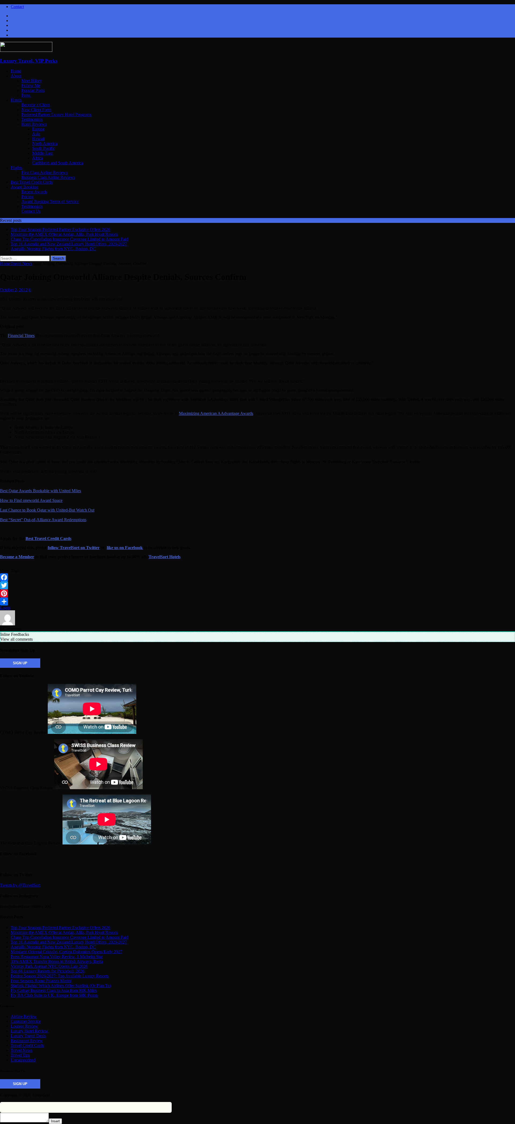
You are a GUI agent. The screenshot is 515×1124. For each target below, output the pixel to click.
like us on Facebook (125, 547)
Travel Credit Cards (27, 1045)
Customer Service (26, 1021)
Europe (38, 129)
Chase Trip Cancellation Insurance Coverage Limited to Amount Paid (69, 937)
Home (16, 71)
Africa (37, 158)
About (16, 76)
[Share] (257, 601)
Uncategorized (23, 1060)
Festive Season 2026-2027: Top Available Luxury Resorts (60, 976)
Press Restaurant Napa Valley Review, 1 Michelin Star (57, 956)
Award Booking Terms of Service (50, 201)
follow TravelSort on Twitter (74, 547)
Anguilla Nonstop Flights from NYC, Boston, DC (53, 947)
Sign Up (20, 663)
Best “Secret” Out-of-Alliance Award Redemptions (43, 519)
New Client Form (36, 109)
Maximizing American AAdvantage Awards (216, 413)
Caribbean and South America (57, 163)
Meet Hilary (31, 80)
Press (25, 95)
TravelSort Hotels (165, 556)
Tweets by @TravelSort (20, 885)
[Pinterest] (257, 593)
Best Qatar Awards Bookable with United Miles (40, 490)
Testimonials (32, 119)
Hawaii (38, 138)
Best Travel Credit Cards (32, 182)
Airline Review (24, 1016)
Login (5, 607)
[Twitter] (257, 585)
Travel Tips (20, 1055)
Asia (36, 134)
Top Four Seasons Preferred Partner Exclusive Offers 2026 (60, 927)
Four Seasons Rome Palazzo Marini (41, 980)
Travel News (21, 1050)
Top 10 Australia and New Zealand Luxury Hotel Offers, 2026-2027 (69, 942)
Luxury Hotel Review (29, 1031)
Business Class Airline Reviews (48, 177)
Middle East (42, 153)
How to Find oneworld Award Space (31, 500)
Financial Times (21, 335)
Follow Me (30, 85)
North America (44, 143)
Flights (16, 167)
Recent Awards (34, 192)
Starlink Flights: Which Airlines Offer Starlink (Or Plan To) (61, 985)
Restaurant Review (27, 1040)
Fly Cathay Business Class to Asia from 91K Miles (54, 990)
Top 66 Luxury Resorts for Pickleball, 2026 (47, 971)
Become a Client (35, 105)
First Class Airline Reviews (44, 172)
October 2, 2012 (14, 290)
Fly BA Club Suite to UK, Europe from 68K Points (54, 995)
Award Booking (24, 187)
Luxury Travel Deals (28, 1036)
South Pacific (43, 148)
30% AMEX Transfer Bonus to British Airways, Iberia (57, 961)
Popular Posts (33, 90)
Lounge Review (24, 1026)
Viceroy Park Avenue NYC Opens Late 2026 (49, 966)
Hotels (16, 100)
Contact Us (31, 211)
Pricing (27, 196)
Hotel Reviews (34, 124)
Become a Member (17, 556)
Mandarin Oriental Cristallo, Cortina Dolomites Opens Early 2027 (66, 951)
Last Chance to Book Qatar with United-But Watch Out (47, 510)
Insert (55, 1121)
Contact (17, 6)
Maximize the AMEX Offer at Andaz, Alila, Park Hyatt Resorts (64, 932)
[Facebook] (257, 577)
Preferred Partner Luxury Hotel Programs (56, 114)
